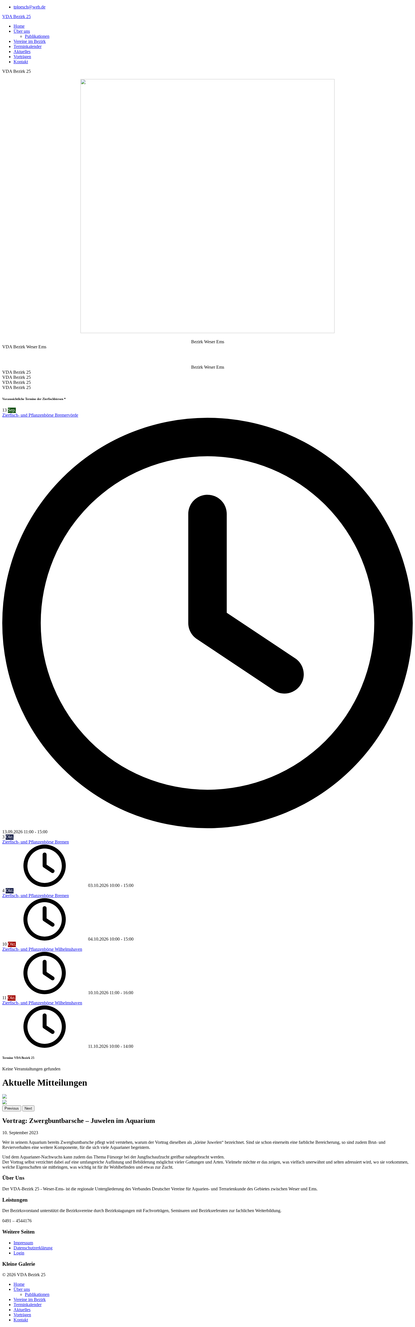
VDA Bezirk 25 (16, 16)
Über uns (22, 31)
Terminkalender (28, 46)
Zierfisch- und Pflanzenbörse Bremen (35, 842)
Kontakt (21, 61)
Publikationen (37, 36)
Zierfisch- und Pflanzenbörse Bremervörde (40, 415)
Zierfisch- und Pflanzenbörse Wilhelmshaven (42, 949)
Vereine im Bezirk (30, 41)
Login (19, 1253)
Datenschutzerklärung (33, 1247)
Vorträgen (22, 56)
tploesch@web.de (29, 7)
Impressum (23, 1242)
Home (19, 26)
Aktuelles (22, 51)
